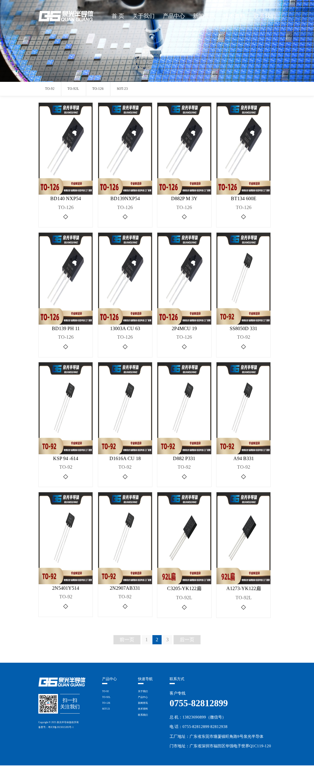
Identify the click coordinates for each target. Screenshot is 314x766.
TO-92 (50, 88)
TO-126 (98, 88)
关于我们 (143, 16)
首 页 (118, 16)
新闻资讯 (204, 16)
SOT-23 (122, 88)
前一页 (127, 639)
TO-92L (73, 88)
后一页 (187, 639)
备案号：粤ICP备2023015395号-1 (56, 727)
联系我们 (265, 16)
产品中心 (174, 16)
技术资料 (234, 16)
